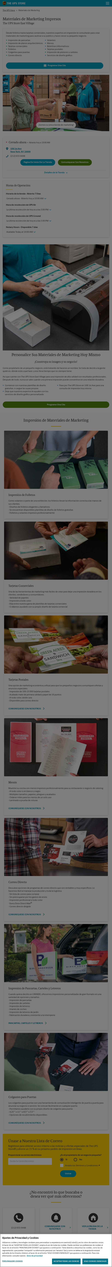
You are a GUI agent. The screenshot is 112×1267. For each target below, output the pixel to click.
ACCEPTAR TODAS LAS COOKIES (66, 1261)
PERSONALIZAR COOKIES (12, 1261)
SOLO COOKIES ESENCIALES (95, 1261)
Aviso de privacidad (35, 1256)
